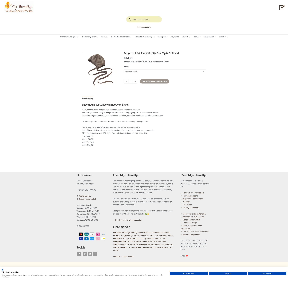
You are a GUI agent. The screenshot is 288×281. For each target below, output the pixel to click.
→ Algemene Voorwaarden (192, 199)
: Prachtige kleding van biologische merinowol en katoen (141, 232)
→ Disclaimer (186, 205)
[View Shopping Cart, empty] (281, 7)
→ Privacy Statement (189, 208)
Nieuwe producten (144, 27)
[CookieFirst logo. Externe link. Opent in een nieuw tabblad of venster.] (2, 270)
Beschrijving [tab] (87, 98)
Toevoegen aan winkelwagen (154, 81)
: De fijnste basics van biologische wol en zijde (139, 241)
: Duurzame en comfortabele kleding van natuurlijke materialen (143, 244)
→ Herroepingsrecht (189, 196)
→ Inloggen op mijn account (192, 217)
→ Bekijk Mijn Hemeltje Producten (127, 220)
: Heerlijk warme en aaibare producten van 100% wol (139, 238)
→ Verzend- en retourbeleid (192, 193)
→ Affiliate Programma (190, 235)
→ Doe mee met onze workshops (195, 231)
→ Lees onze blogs (189, 223)
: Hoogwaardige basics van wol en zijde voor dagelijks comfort (143, 235)
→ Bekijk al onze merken (123, 256)
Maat (126, 67)
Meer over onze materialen (194, 214)
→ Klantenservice (83, 196)
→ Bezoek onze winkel (86, 199)
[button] (77, 37)
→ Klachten (185, 202)
